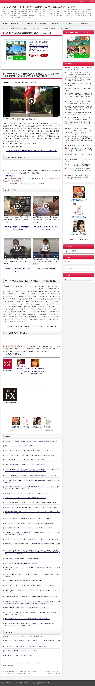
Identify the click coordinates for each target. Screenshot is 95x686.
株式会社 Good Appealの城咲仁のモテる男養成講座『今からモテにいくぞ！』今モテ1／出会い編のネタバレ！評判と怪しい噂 (79, 107)
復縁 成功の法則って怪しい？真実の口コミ (78, 145)
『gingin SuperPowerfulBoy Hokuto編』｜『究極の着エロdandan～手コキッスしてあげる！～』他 (31, 539)
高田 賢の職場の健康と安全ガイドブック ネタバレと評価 (21, 651)
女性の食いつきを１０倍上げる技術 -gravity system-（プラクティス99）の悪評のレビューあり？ (31, 507)
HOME (5, 23)
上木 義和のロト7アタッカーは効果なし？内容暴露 (18, 655)
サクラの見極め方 (83, 23)
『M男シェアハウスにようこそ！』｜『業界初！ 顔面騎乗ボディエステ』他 (25, 498)
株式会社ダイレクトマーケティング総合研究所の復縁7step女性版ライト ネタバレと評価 (29, 585)
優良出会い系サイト (17, 23)
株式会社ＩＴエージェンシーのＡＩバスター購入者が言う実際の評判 (23, 636)
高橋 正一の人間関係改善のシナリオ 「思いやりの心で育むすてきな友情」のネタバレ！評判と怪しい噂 (79, 149)
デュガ (33, 663)
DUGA (10, 663)
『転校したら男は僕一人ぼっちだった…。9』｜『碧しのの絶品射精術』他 (25, 464)
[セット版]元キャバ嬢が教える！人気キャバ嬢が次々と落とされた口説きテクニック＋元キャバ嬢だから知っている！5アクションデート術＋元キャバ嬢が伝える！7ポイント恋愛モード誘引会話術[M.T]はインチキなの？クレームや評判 (32, 551)
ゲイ (22, 663)
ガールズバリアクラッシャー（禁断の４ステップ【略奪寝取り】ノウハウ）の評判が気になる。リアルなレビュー (79, 74)
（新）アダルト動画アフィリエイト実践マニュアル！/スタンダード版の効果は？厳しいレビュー (79, 170)
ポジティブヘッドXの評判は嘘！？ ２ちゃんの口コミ (20, 446)
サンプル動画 (27, 663)
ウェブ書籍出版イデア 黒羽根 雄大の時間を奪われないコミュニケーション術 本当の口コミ (79, 123)
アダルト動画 (16, 663)
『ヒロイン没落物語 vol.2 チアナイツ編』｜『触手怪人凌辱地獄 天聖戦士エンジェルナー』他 (30, 475)
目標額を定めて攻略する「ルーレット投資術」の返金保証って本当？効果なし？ (26, 646)
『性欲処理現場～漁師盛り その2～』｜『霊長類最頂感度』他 (22, 558)
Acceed (6, 663)
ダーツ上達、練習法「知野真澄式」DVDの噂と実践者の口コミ (22, 563)
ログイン (68, 279)
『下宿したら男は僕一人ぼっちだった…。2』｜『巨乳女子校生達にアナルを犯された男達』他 (30, 502)
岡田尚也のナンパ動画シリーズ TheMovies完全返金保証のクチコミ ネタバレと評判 (28, 528)
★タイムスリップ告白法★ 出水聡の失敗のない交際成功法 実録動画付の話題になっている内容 (31, 441)
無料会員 (38, 663)
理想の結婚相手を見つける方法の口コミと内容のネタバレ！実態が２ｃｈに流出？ (27, 493)
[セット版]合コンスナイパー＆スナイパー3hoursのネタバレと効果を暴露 (24, 459)
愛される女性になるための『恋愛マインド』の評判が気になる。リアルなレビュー (27, 607)
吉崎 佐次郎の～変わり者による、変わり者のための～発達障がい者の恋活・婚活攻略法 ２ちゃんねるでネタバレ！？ (79, 177)
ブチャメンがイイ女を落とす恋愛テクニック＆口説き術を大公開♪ (39, 6)
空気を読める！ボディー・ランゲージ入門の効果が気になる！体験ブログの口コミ (27, 619)
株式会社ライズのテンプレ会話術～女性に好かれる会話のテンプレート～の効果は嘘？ (28, 518)
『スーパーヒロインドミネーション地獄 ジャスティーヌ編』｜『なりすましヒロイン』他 (29, 455)
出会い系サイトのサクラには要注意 (37, 23)
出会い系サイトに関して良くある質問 (63, 23)
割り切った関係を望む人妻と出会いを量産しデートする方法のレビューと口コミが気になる (29, 523)
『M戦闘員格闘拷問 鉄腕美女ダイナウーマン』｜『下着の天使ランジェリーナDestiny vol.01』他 (31, 596)
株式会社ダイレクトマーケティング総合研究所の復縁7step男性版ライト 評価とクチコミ (29, 450)
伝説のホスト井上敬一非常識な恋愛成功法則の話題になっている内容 (23, 580)
